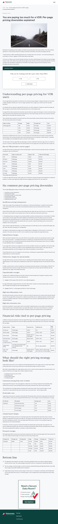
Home (4, 7)
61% (13, 369)
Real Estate (19, 516)
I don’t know (30, 84)
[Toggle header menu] (54, 2)
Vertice (15, 56)
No (38, 78)
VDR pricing (11, 189)
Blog (7, 7)
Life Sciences (19, 519)
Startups (18, 513)
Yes (21, 78)
